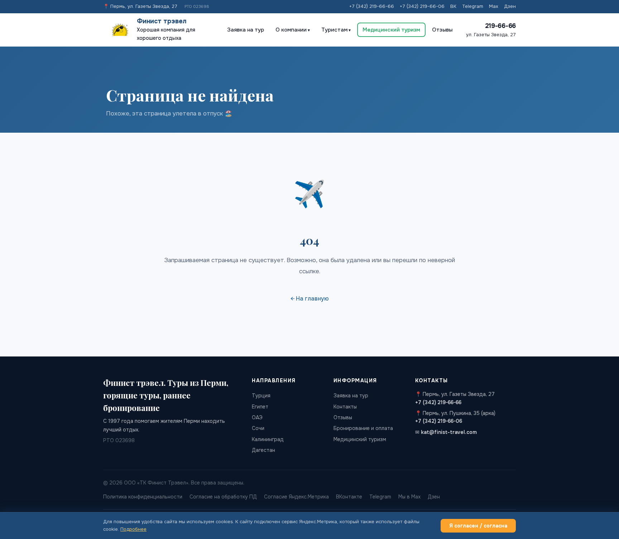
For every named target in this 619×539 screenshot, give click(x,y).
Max (493, 6)
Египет (260, 406)
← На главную (310, 298)
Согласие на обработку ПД (223, 496)
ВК (453, 6)
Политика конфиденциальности (142, 496)
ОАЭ (257, 417)
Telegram (472, 6)
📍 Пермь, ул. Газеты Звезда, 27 (140, 6)
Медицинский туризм (391, 29)
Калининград (268, 439)
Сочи (258, 428)
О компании (291, 29)
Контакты (345, 406)
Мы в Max (409, 496)
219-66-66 (500, 26)
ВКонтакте (349, 496)
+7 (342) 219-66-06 (422, 6)
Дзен (510, 6)
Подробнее (133, 529)
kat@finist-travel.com (449, 432)
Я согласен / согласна (478, 526)
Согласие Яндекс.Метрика (296, 496)
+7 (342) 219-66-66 (371, 6)
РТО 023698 (196, 6)
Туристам (334, 29)
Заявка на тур (245, 29)
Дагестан (263, 450)
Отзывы (442, 29)
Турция (261, 395)
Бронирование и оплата (363, 428)
